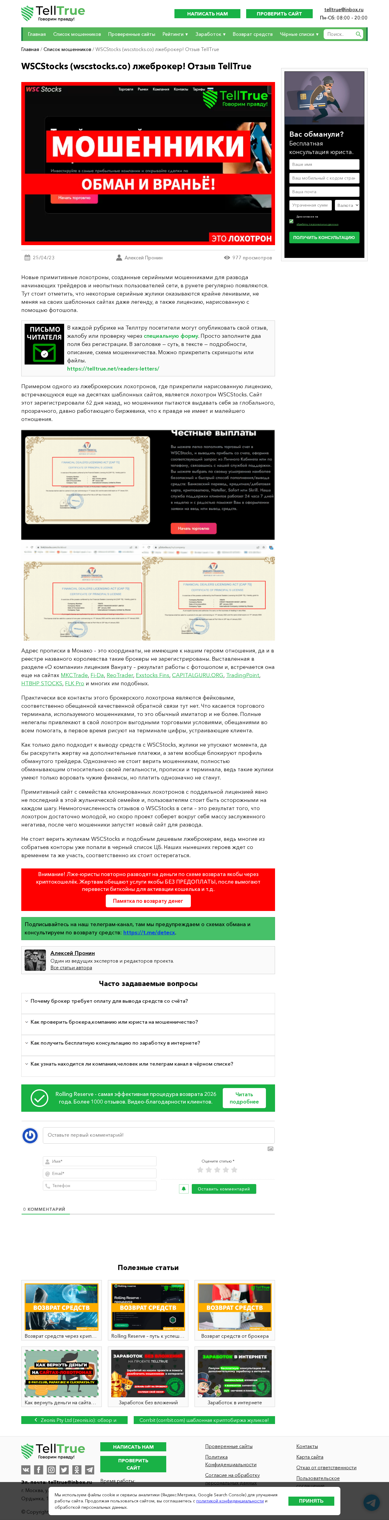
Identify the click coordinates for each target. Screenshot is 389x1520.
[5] (234, 1170)
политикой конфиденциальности (230, 1501)
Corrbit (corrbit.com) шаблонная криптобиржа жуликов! (204, 1420)
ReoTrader (120, 675)
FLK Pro (74, 683)
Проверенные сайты (131, 34)
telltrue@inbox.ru (343, 9)
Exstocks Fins (152, 675)
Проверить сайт (279, 14)
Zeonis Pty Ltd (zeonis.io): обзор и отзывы (78, 1420)
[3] (217, 1170)
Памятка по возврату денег (148, 901)
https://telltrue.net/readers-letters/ (113, 368)
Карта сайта (309, 1457)
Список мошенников (77, 34)
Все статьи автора (71, 967)
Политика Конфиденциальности (230, 1460)
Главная (37, 34)
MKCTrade (74, 675)
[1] (200, 1170)
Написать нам (207, 14)
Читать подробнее (244, 1098)
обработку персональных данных (317, 224)
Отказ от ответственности (326, 1467)
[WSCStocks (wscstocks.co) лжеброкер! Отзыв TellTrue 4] (148, 535)
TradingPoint (242, 675)
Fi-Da (97, 675)
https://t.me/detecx (149, 932)
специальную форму (171, 336)
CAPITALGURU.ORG (197, 675)
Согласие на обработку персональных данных (232, 1479)
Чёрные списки (297, 34)
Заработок (208, 34)
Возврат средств (253, 34)
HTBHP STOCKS (41, 683)
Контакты (307, 1446)
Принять (311, 1501)
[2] (209, 1170)
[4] (226, 1170)
